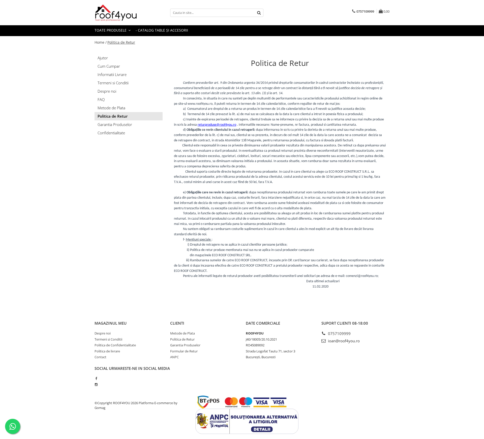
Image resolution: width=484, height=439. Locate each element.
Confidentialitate (111, 132)
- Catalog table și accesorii (162, 30)
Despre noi (107, 91)
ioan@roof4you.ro (343, 340)
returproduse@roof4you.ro (217, 125)
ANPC (174, 357)
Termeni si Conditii (113, 82)
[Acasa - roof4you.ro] (120, 12)
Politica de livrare (107, 351)
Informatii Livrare (112, 74)
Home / (101, 42)
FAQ (101, 99)
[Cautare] (258, 13)
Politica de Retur (121, 42)
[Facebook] (96, 378)
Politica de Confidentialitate (115, 345)
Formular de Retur (184, 351)
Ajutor (103, 57)
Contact (100, 357)
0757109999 (339, 333)
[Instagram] (96, 384)
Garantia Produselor (115, 124)
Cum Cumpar (109, 66)
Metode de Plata (111, 107)
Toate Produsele (111, 30)
